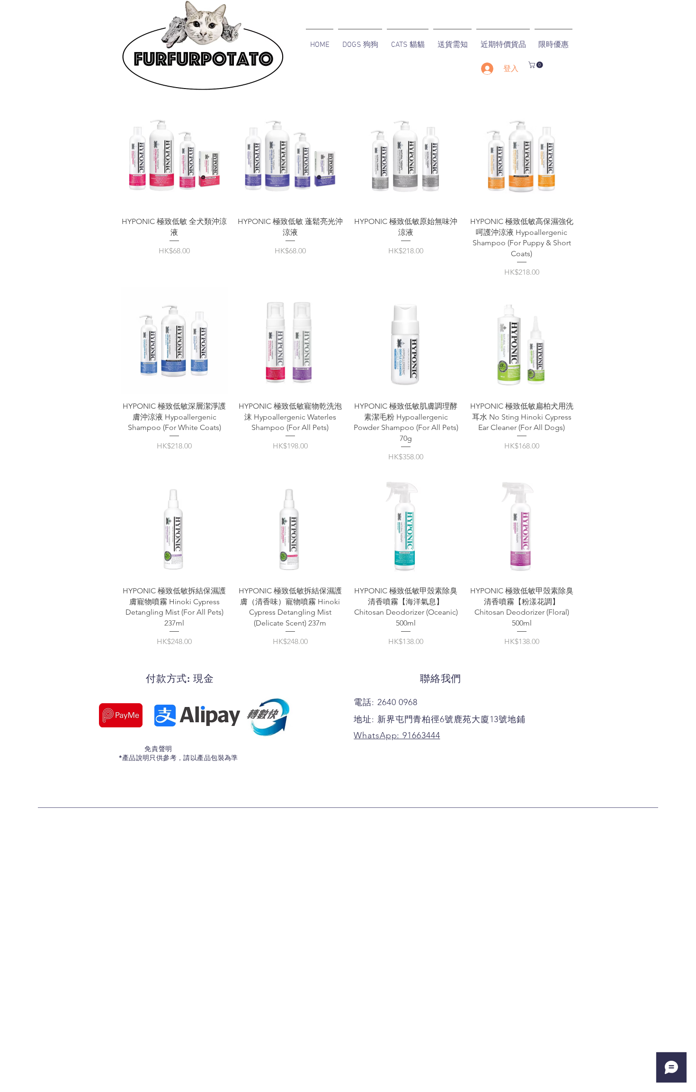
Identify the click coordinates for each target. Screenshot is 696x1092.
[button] (536, 65)
